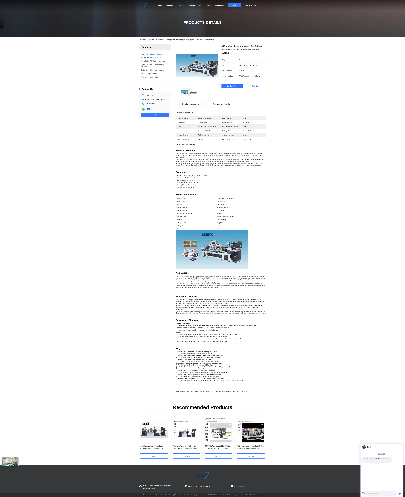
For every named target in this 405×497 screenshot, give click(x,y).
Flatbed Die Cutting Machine (191, 391)
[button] (143, 435)
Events (192, 5)
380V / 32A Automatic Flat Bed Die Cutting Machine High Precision (218, 447)
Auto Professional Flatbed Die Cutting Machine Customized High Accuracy (153, 447)
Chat (234, 5)
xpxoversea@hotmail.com (155, 99)
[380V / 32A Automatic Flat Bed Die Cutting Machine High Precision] (218, 430)
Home (159, 5)
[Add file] (363, 493)
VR (200, 5)
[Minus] (399, 447)
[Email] (148, 109)
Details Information (190, 104)
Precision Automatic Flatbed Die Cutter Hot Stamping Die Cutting (185, 447)
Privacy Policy (155, 495)
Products (181, 5)
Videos (208, 5)
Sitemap (146, 495)
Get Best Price (232, 86)
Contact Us (219, 5)
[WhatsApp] (143, 109)
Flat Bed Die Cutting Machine (214, 391)
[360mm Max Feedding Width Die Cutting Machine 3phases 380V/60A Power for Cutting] (197, 65)
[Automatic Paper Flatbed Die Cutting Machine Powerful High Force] (251, 430)
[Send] (399, 493)
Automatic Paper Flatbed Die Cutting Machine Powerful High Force (251, 447)
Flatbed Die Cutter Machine (236, 391)
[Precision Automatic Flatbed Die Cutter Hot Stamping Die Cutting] (186, 430)
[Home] (142, 5)
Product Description (222, 104)
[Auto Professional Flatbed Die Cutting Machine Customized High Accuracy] (154, 430)
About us (169, 5)
